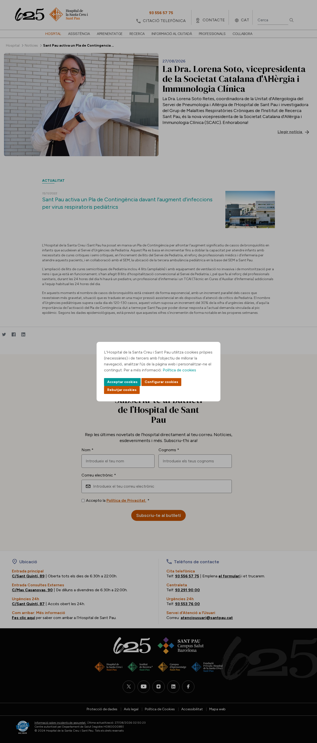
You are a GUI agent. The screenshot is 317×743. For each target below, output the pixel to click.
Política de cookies (179, 370)
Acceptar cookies (122, 382)
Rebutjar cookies (121, 390)
